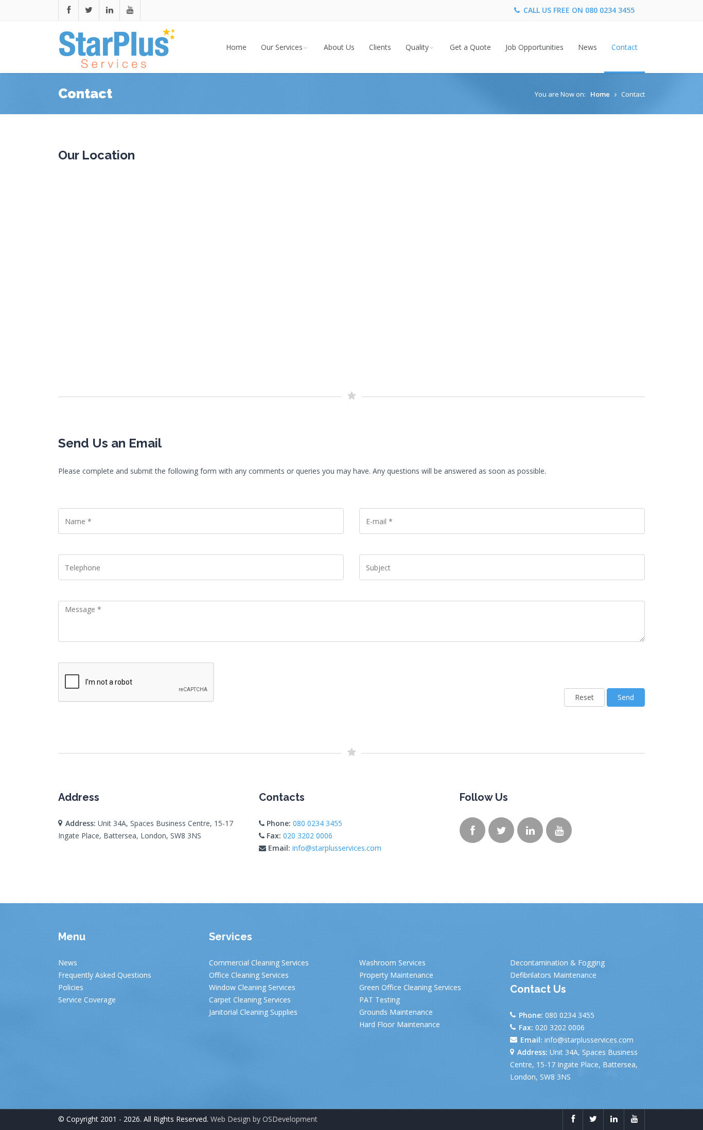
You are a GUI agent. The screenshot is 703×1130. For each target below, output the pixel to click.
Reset (584, 697)
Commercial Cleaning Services (259, 962)
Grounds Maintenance (396, 1012)
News (587, 47)
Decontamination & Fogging (557, 962)
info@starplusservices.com (336, 848)
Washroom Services (392, 962)
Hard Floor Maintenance (399, 1024)
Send (626, 697)
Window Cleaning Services (252, 987)
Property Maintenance (396, 975)
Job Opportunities (534, 47)
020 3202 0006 (307, 835)
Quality (417, 47)
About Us (339, 47)
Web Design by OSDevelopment (264, 1119)
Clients (380, 47)
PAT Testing (379, 1000)
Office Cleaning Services (249, 975)
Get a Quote (470, 47)
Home (236, 47)
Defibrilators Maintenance (553, 975)
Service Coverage (87, 1000)
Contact (624, 47)
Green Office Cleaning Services (410, 987)
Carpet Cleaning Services (250, 1000)
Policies (70, 987)
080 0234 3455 (610, 10)
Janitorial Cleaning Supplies (253, 1012)
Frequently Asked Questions (104, 975)
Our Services (282, 47)
